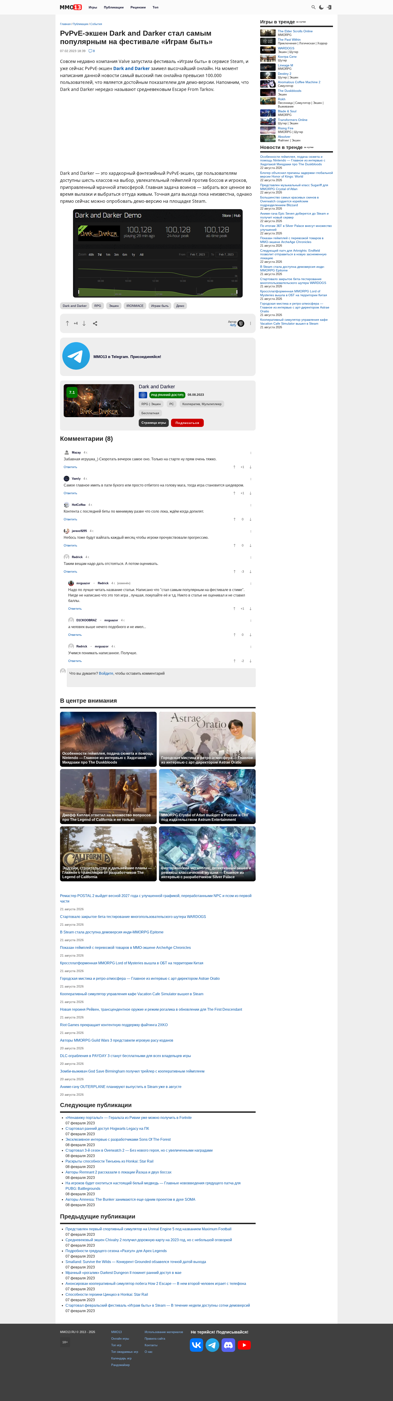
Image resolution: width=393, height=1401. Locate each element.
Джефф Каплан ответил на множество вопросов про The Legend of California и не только (106, 817)
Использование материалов (164, 1332)
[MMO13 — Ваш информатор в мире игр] (71, 7)
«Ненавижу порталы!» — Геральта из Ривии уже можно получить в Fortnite (129, 1118)
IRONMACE (135, 306)
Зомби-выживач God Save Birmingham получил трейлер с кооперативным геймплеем (132, 1071)
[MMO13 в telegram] (119, 369)
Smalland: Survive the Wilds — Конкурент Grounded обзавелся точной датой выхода (136, 1262)
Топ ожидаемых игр (124, 1351)
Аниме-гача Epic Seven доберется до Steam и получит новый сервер (294, 215)
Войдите (106, 673)
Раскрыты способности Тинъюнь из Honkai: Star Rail (110, 1161)
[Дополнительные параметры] (250, 323)
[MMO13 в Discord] (228, 1346)
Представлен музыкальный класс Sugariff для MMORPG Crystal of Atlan (294, 187)
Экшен (114, 306)
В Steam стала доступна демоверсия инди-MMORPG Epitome (112, 932)
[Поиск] (314, 7)
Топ (155, 7)
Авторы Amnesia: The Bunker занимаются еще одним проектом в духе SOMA (130, 1199)
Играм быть (160, 306)
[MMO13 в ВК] (196, 1345)
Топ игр (116, 1345)
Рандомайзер (120, 1365)
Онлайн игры (120, 1338)
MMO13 (116, 1332)
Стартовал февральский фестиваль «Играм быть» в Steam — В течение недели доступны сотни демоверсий (158, 1305)
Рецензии (138, 7)
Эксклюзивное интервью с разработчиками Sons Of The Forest (118, 1139)
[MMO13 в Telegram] (212, 1346)
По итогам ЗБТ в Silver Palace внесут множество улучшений (296, 227)
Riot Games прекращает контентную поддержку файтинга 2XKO (114, 1025)
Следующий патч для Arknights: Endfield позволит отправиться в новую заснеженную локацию (293, 254)
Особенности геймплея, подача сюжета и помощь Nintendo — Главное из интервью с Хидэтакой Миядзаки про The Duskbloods (107, 758)
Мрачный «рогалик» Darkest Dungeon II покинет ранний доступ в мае (123, 1273)
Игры (93, 7)
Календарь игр (121, 1358)
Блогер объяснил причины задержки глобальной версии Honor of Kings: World (296, 174)
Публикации (114, 7)
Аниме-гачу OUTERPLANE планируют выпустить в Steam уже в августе (120, 1087)
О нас (149, 1351)
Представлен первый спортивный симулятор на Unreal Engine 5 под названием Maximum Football (149, 1229)
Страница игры (153, 422)
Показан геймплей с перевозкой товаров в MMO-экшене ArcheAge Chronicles (125, 948)
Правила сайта (155, 1338)
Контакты (151, 1345)
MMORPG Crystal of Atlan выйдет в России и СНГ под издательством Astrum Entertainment (205, 817)
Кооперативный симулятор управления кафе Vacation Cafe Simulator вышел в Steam (131, 994)
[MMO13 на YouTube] (244, 1346)
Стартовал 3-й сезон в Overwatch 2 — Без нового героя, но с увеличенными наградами (139, 1150)
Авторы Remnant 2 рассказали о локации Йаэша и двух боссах (118, 1172)
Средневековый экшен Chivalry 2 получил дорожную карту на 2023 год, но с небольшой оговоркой (149, 1240)
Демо (180, 306)
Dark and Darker (131, 68)
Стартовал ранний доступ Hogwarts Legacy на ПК (107, 1128)
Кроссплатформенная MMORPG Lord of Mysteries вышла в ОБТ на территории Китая (131, 963)
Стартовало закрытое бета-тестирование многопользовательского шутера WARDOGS (133, 917)
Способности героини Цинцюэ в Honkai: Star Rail (107, 1294)
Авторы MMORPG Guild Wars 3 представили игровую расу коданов (116, 1040)
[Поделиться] (95, 323)
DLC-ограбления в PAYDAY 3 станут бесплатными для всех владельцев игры (125, 1056)
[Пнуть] (84, 323)
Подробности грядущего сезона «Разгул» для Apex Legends (116, 1251)
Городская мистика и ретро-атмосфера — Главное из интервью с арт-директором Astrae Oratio (207, 760)
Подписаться (187, 423)
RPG (97, 306)
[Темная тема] (321, 7)
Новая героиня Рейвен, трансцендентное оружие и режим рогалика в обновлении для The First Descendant (151, 1009)
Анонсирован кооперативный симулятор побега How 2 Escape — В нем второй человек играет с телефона (156, 1284)
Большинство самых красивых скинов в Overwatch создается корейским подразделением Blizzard (289, 201)
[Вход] (329, 7)
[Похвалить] (67, 323)
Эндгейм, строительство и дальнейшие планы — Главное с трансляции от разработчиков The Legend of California (107, 872)
